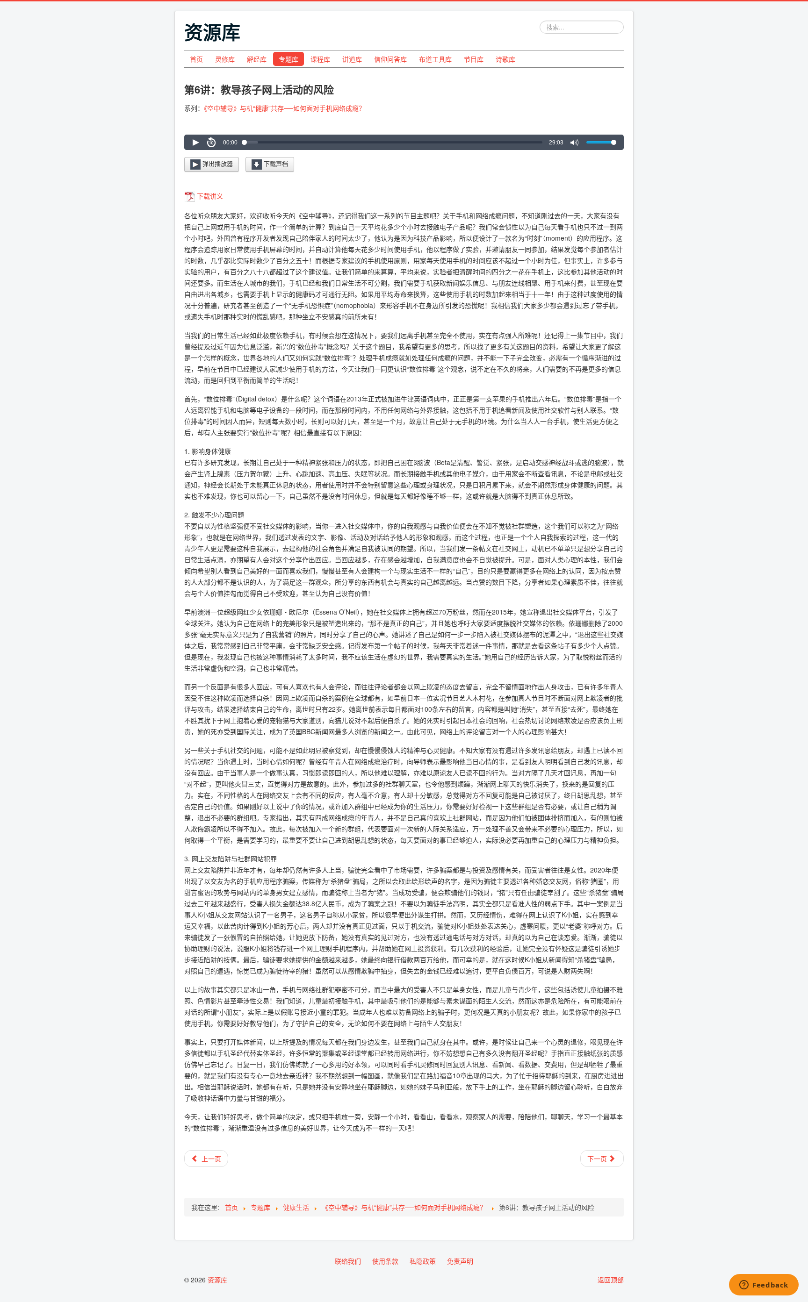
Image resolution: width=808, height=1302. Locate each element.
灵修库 (225, 59)
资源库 (217, 1279)
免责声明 (460, 1261)
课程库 (320, 59)
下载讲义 (210, 195)
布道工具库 (435, 59)
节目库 (473, 59)
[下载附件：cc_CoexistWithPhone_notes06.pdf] (191, 195)
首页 (196, 59)
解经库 (257, 59)
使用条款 (385, 1261)
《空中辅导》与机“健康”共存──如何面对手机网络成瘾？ (284, 108)
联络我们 (348, 1261)
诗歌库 (505, 59)
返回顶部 (611, 1279)
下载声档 (275, 163)
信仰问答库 (390, 59)
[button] (195, 142)
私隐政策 (423, 1261)
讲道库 (352, 59)
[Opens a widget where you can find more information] (764, 1285)
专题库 (288, 59)
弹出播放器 (217, 163)
